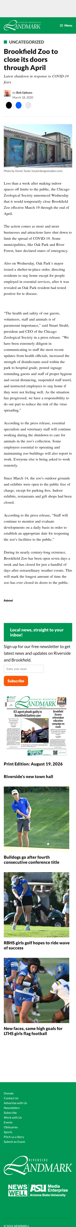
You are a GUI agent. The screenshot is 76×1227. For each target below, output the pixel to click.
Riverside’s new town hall (28, 776)
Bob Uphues (24, 92)
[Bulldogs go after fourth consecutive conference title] (36, 820)
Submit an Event (14, 1141)
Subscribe (16, 681)
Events (8, 1122)
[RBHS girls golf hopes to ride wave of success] (36, 905)
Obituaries (11, 1127)
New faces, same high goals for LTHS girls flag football (33, 1031)
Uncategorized (26, 41)
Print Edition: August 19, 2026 (33, 763)
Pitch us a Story (14, 1137)
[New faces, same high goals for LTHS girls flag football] (36, 991)
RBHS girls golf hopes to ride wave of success (37, 945)
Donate (9, 1093)
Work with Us (13, 1117)
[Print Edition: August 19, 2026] (36, 726)
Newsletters (12, 1108)
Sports (8, 1132)
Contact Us (11, 1098)
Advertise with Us (15, 1103)
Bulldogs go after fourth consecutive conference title (32, 859)
